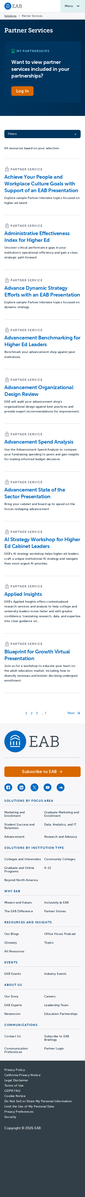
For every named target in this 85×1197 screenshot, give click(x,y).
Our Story (11, 996)
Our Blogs (11, 934)
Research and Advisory (60, 836)
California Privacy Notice (22, 1075)
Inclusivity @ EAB (56, 902)
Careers (49, 996)
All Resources (14, 951)
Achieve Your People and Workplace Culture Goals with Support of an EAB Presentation (41, 183)
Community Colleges (59, 859)
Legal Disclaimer (16, 1080)
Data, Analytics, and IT (60, 824)
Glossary (10, 942)
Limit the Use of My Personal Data (29, 1106)
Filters (12, 134)
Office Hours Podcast (60, 934)
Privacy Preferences (18, 1111)
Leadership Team (56, 1005)
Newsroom (12, 1014)
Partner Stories (55, 911)
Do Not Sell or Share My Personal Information (38, 1101)
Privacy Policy (14, 1070)
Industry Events (55, 973)
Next (71, 713)
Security (10, 1117)
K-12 (47, 868)
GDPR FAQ (12, 1090)
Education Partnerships (60, 1014)
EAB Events (12, 973)
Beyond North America (21, 880)
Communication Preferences (16, 1050)
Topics (49, 942)
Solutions (10, 15)
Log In (22, 91)
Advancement (14, 836)
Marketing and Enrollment (14, 814)
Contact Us (12, 1036)
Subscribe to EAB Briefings (56, 1038)
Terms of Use (14, 1085)
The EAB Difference (18, 911)
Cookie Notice (15, 1096)
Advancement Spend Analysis (38, 442)
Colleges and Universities (22, 859)
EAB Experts (13, 1005)
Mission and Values (18, 902)
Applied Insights (23, 594)
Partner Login (54, 1048)
